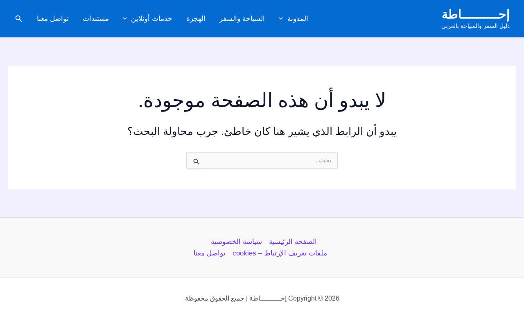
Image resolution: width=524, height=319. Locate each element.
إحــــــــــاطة (476, 14)
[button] (283, 18)
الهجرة (196, 19)
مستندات (96, 19)
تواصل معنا (53, 19)
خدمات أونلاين (151, 19)
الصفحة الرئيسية (293, 242)
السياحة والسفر (242, 19)
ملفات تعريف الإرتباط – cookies (280, 253)
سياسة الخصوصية (236, 242)
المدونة (297, 19)
